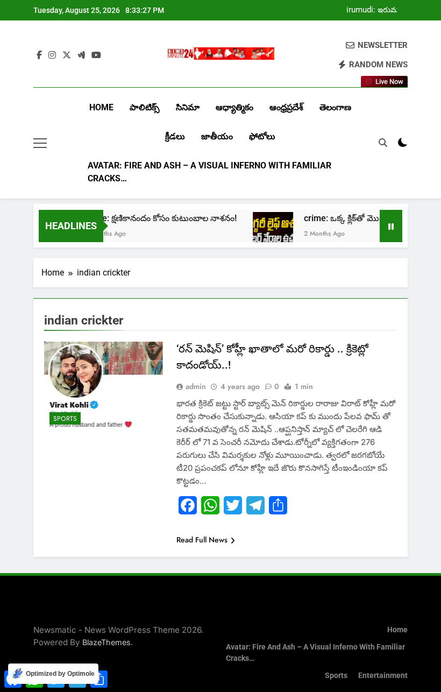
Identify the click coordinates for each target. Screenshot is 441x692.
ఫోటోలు (262, 136)
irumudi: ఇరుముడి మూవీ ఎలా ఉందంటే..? (376, 10)
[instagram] (52, 55)
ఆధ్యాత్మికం (234, 107)
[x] (66, 55)
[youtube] (96, 55)
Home (101, 107)
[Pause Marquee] (391, 226)
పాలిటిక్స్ (145, 107)
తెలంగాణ (335, 107)
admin (196, 386)
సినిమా (188, 107)
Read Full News (201, 539)
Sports (65, 418)
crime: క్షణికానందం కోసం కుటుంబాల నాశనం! (154, 218)
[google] (81, 55)
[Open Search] (383, 142)
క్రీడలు (175, 136)
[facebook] (39, 55)
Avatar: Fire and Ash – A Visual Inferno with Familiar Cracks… (209, 171)
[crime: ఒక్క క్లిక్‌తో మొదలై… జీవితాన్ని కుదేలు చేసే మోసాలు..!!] (266, 232)
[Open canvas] (40, 143)
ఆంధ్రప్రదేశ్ (286, 107)
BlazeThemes (106, 642)
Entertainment (383, 675)
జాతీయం (217, 136)
